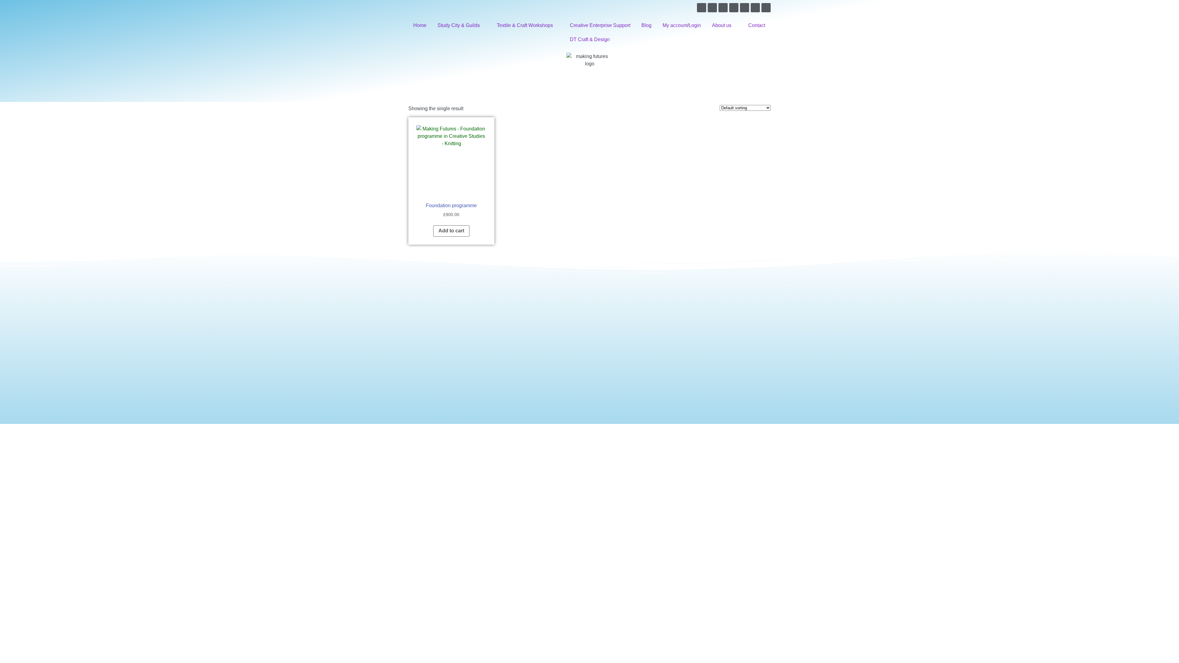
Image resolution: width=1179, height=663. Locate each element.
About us (721, 25)
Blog (646, 25)
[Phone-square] (766, 7)
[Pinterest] (723, 7)
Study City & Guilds (459, 25)
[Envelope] (755, 7)
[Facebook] (701, 7)
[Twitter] (712, 7)
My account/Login (682, 25)
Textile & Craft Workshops (525, 25)
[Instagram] (733, 7)
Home (419, 25)
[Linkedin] (744, 7)
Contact (756, 25)
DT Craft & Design (590, 39)
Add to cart (451, 230)
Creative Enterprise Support (600, 25)
